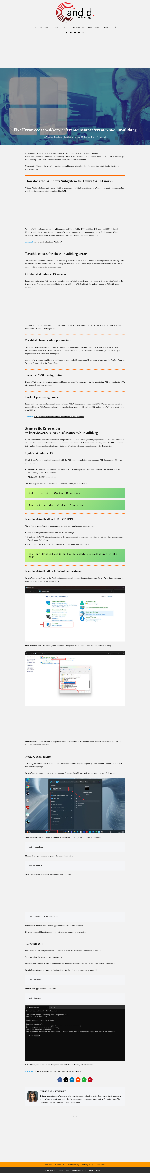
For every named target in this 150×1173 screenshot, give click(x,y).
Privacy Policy (87, 1164)
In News (55, 27)
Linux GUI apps (95, 229)
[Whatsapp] (84, 1079)
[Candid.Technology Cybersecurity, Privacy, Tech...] (75, 12)
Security (64, 27)
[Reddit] (78, 1079)
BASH (83, 229)
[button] (91, 27)
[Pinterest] (90, 1079)
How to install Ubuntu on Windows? (48, 242)
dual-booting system (34, 191)
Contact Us (59, 1164)
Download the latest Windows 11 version (56, 505)
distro (27, 385)
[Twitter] (70, 32)
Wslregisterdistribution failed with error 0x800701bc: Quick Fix (59, 416)
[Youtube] (75, 32)
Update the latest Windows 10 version (54, 493)
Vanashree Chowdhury (54, 137)
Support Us (101, 1164)
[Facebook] (66, 32)
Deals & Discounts (78, 27)
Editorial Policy (73, 1164)
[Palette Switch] (35, 27)
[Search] (115, 27)
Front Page (44, 27)
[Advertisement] (75, 52)
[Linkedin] (79, 32)
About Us (48, 1164)
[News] (83, 32)
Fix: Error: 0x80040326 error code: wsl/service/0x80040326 (57, 1071)
